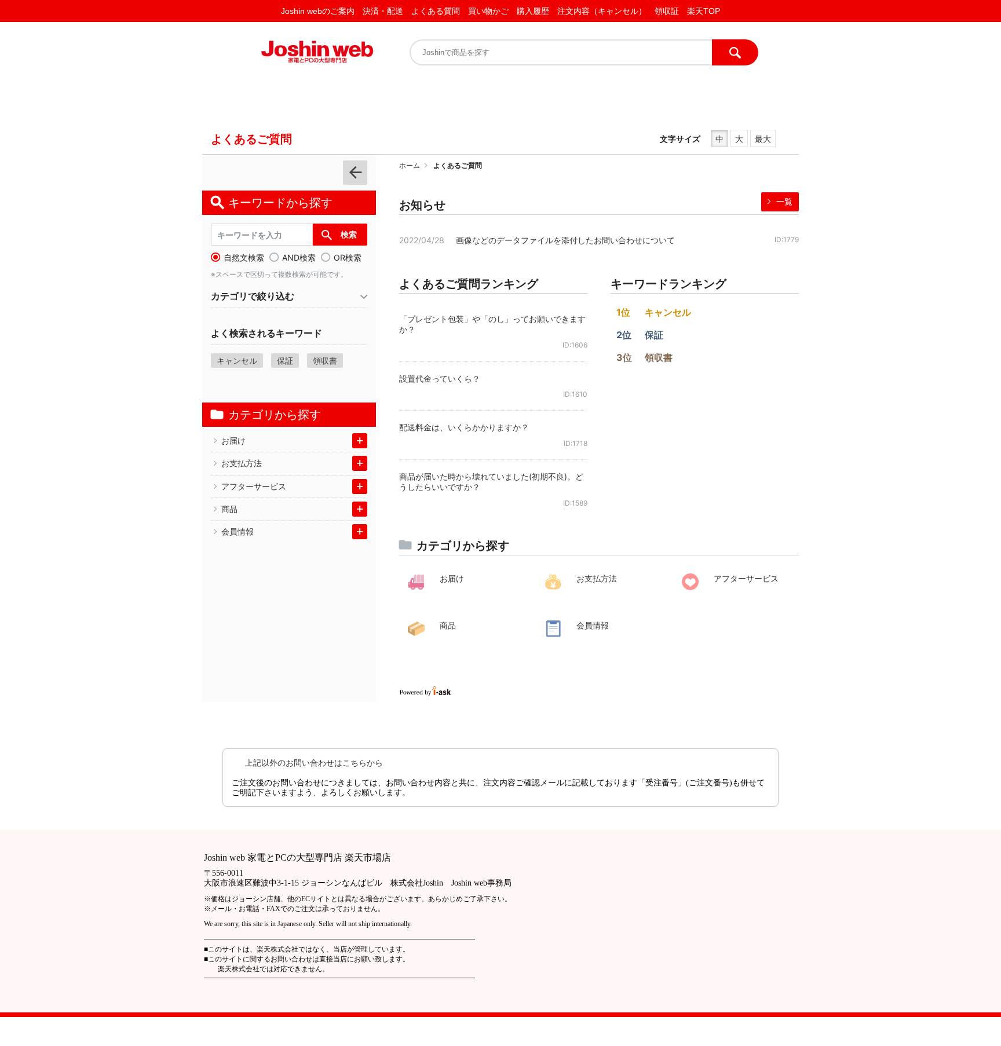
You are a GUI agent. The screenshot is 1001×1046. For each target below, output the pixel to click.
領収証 (667, 11)
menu (355, 172)
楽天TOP (703, 11)
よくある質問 (435, 11)
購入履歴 (533, 11)
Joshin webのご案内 (318, 11)
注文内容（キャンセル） (601, 11)
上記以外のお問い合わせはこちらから (314, 763)
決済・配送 (383, 11)
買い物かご (488, 11)
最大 (763, 139)
